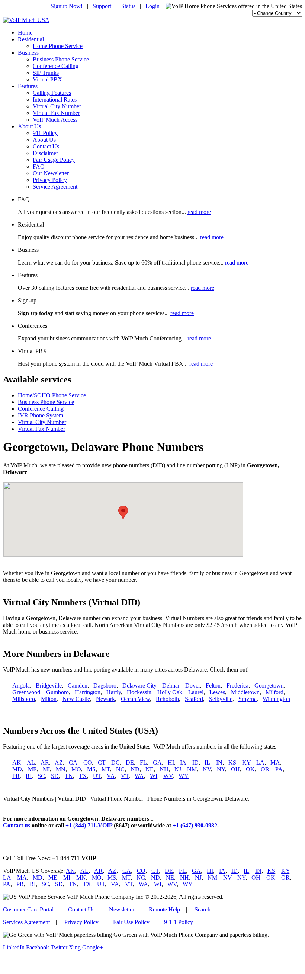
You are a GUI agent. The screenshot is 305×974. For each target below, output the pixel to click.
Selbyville (220, 699)
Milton (49, 699)
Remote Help (164, 909)
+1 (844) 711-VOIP (88, 825)
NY (221, 769)
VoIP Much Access (55, 119)
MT (106, 769)
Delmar (170, 685)
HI (171, 762)
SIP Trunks (46, 73)
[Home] (26, 20)
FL (143, 762)
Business (28, 52)
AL (31, 762)
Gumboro (57, 692)
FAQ (39, 166)
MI (46, 769)
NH (164, 769)
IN (219, 762)
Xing (75, 947)
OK (250, 769)
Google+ (92, 947)
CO (87, 762)
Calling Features (52, 93)
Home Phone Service (58, 46)
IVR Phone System (40, 415)
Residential (31, 39)
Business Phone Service (61, 59)
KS (232, 762)
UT (97, 776)
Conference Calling (55, 66)
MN (60, 769)
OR (265, 769)
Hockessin (139, 692)
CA (73, 762)
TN (69, 776)
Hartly (113, 692)
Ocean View (135, 699)
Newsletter (121, 909)
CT (101, 762)
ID (195, 762)
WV (168, 776)
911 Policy (45, 133)
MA (275, 762)
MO (76, 769)
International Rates (55, 99)
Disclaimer (45, 153)
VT (125, 776)
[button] (123, 512)
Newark (105, 699)
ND (135, 769)
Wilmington (276, 699)
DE (130, 762)
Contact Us (46, 146)
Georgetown (269, 685)
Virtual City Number (57, 106)
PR (16, 776)
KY (246, 762)
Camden (77, 685)
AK (16, 762)
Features (28, 86)
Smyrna (247, 699)
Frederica (237, 685)
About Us (29, 126)
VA (111, 776)
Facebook (37, 947)
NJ (177, 769)
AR (45, 762)
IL (207, 762)
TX (83, 776)
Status (128, 6)
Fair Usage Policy (54, 160)
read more (199, 212)
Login (152, 6)
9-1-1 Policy (178, 922)
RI (29, 776)
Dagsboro (104, 685)
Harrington (87, 692)
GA (157, 762)
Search (203, 909)
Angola (21, 685)
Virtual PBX (47, 79)
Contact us (16, 825)
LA (260, 762)
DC (115, 762)
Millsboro (23, 699)
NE (149, 769)
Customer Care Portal (28, 909)
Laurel (195, 692)
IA (183, 762)
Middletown (245, 692)
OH (235, 769)
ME (32, 769)
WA (139, 776)
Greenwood (26, 692)
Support (102, 6)
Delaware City (139, 685)
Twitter (59, 947)
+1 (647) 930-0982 (195, 825)
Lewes (217, 692)
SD (55, 776)
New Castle (76, 699)
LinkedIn (14, 947)
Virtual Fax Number (56, 113)
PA (279, 769)
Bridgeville (49, 685)
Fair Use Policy (131, 922)
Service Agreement (55, 186)
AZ (59, 762)
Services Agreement (26, 922)
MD (17, 769)
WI (153, 776)
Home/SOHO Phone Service (52, 395)
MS (91, 769)
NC (120, 769)
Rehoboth (167, 699)
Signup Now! (67, 6)
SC (41, 776)
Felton (213, 685)
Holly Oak (169, 692)
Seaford (194, 699)
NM (192, 769)
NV (207, 769)
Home (25, 32)
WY (184, 776)
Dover (192, 685)
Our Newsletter (51, 173)
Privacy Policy (50, 180)
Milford (274, 692)
